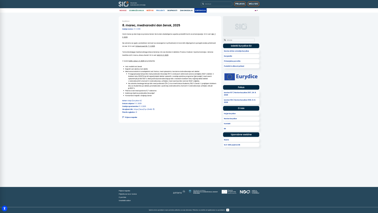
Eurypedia (228, 56)
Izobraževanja (136, 10)
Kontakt (227, 123)
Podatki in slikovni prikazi (234, 66)
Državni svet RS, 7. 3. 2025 (145, 46)
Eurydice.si (200, 10)
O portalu (122, 197)
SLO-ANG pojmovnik (232, 145)
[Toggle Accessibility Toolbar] (4, 208)
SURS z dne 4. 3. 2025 (136, 61)
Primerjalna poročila (232, 61)
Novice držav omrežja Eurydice (236, 51)
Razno (226, 140)
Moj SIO (253, 3)
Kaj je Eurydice (230, 113)
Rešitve (150, 10)
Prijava (240, 3)
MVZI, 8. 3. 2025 (162, 55)
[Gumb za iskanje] (203, 3)
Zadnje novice (127, 29)
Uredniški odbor (125, 200)
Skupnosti (172, 10)
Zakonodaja (186, 10)
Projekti (160, 10)
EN (225, 129)
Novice (123, 10)
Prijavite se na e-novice (128, 194)
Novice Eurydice (230, 118)
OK (228, 210)
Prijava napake (124, 191)
